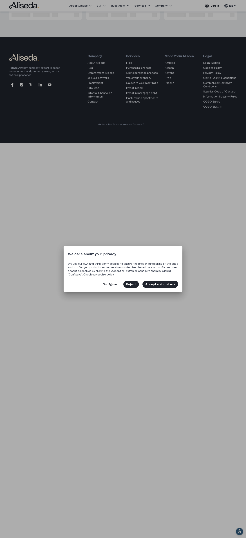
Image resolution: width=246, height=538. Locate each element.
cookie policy (105, 274)
